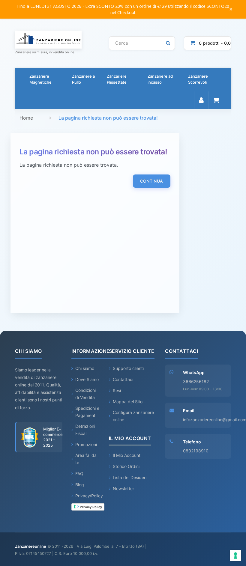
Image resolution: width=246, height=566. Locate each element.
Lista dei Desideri (129, 477)
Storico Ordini (126, 466)
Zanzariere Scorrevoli (198, 79)
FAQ (79, 473)
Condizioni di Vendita (85, 394)
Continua (151, 180)
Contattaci (123, 379)
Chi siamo (84, 368)
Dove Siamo (87, 379)
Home (26, 118)
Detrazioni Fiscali (85, 430)
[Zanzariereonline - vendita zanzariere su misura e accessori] (57, 40)
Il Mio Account (126, 455)
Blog (79, 484)
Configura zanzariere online (133, 416)
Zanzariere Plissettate (117, 79)
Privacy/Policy (89, 495)
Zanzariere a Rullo (83, 79)
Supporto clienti (128, 368)
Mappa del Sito (127, 401)
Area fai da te (86, 459)
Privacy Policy (90, 507)
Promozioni (86, 444)
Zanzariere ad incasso (160, 79)
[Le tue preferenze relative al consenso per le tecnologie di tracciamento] (235, 555)
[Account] (201, 100)
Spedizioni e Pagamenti (87, 412)
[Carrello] (216, 100)
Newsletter (123, 488)
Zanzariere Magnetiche (40, 79)
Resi (117, 390)
